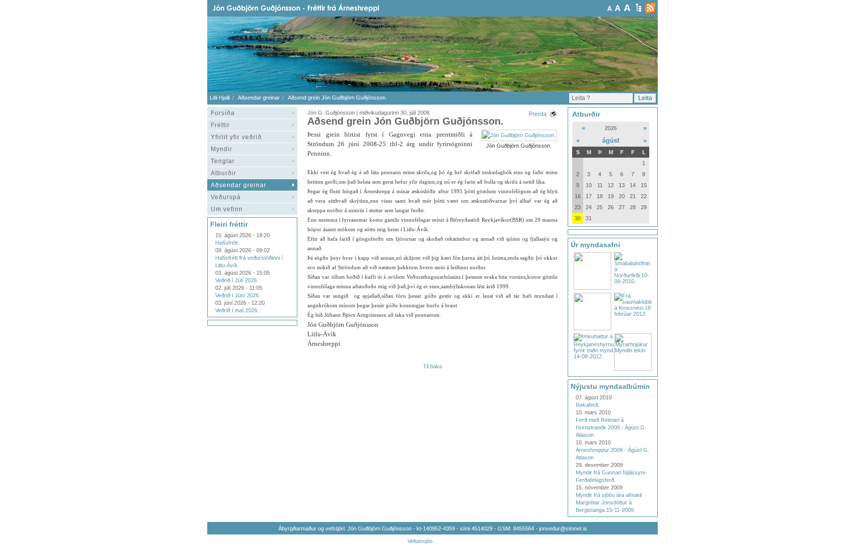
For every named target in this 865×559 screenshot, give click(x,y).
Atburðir (223, 173)
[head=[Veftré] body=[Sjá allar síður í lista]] (638, 8)
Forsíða (223, 113)
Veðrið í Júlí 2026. (236, 280)
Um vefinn (227, 209)
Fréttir (220, 125)
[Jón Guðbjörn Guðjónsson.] (519, 135)
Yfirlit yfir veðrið (236, 137)
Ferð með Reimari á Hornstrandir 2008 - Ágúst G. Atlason (611, 427)
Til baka (432, 366)
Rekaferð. (588, 405)
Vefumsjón (419, 541)
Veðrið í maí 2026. (237, 310)
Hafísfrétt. (227, 243)
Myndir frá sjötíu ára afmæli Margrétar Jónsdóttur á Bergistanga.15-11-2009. (609, 502)
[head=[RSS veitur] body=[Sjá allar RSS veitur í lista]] (650, 8)
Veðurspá (226, 197)
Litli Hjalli (220, 98)
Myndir (221, 149)
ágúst (610, 140)
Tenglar (223, 161)
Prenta (538, 114)
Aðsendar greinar (259, 98)
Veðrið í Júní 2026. (237, 295)
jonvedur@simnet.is (563, 528)
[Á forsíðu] (312, 8)
